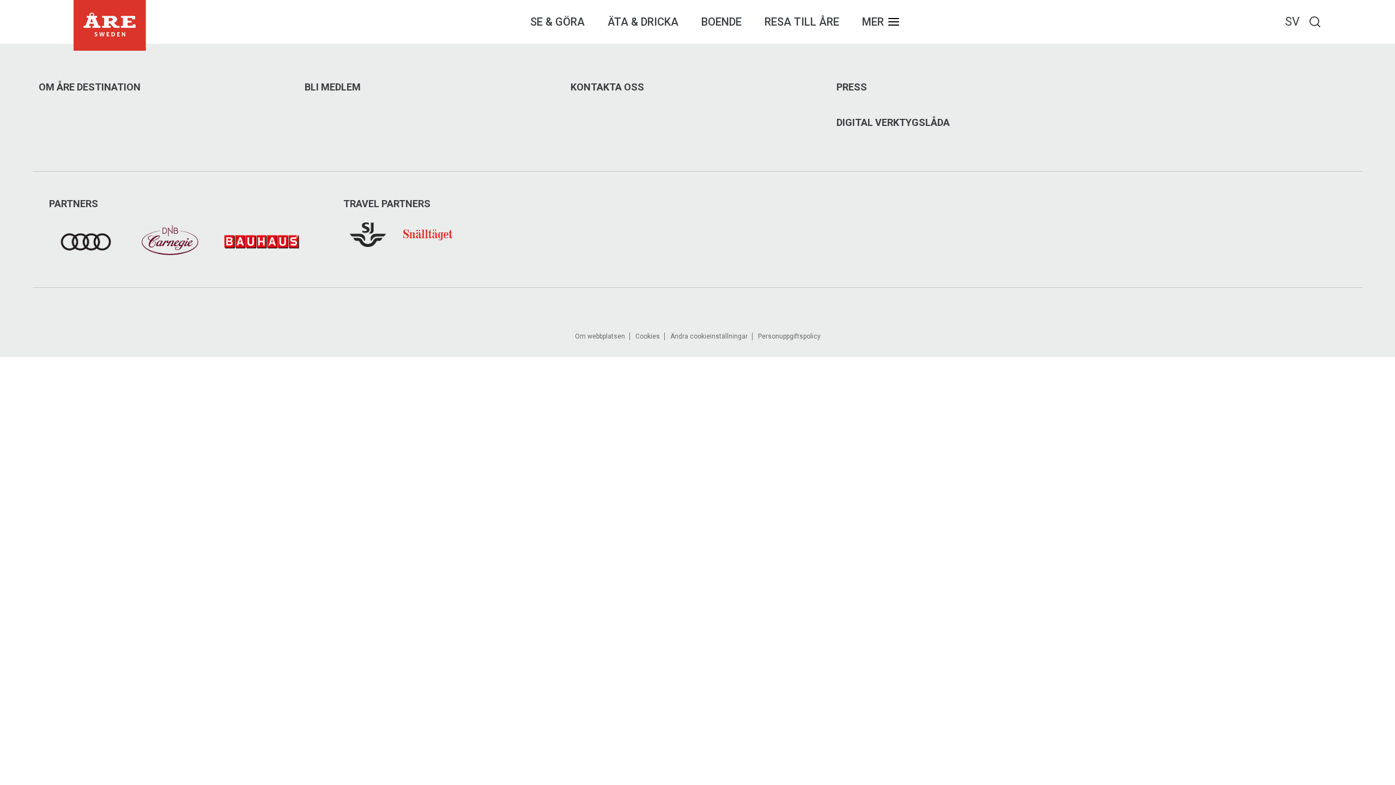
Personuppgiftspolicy (789, 336)
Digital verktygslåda (893, 123)
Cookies (647, 336)
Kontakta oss (607, 87)
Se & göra (557, 21)
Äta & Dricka (643, 21)
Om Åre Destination (90, 87)
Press (851, 87)
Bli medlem (333, 87)
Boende (721, 21)
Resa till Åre (802, 21)
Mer (873, 21)
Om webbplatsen (600, 336)
